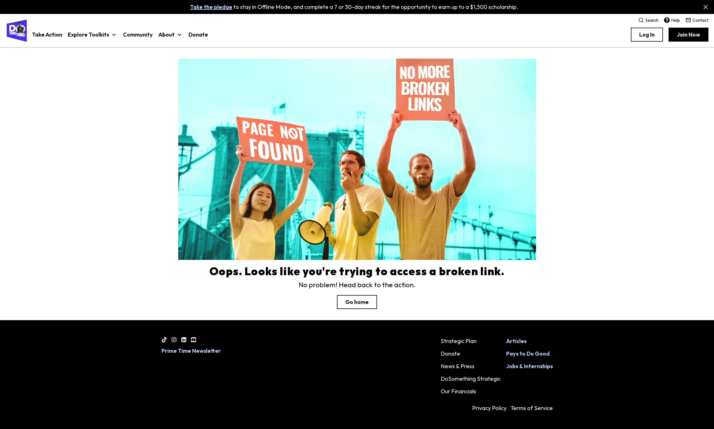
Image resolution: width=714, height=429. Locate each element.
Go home (357, 301)
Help (675, 20)
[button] (92, 37)
